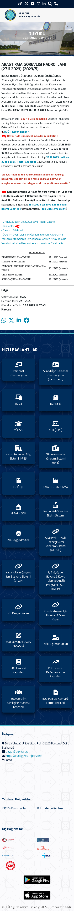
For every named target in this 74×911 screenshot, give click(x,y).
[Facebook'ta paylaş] (26, 321)
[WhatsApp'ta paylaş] (3, 321)
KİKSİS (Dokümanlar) (15, 808)
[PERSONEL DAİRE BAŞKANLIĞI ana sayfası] (10, 15)
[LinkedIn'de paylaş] (19, 321)
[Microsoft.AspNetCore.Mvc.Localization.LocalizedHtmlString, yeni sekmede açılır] (37, 879)
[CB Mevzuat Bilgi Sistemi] (54, 840)
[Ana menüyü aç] (63, 15)
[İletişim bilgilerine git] (56, 4)
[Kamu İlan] (19, 865)
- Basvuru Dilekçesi (12, 230)
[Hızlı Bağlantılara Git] (20, 3)
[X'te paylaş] (11, 321)
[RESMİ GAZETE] (54, 848)
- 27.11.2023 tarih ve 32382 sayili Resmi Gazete (28, 222)
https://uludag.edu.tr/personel (24, 756)
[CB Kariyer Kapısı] (19, 856)
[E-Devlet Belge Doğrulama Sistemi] (19, 848)
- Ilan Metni (7, 226)
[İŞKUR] (54, 855)
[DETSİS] (19, 840)
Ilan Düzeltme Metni (53, 209)
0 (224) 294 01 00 (17, 752)
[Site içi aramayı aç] (50, 3)
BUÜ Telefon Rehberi (50, 808)
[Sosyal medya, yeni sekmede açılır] (26, 4)
